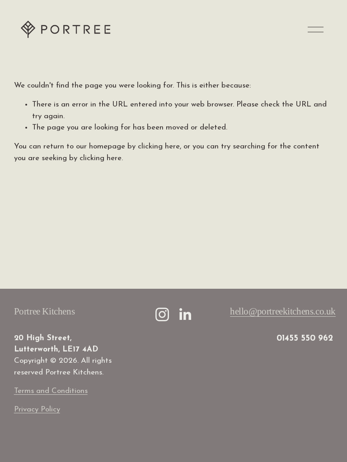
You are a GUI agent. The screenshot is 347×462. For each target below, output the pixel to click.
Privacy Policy (37, 409)
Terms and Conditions (51, 391)
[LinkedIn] (185, 314)
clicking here (159, 146)
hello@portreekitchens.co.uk (283, 311)
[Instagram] (162, 314)
